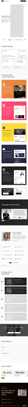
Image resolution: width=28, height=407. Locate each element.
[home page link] (2, 1)
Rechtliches (19, 405)
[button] (2, 220)
